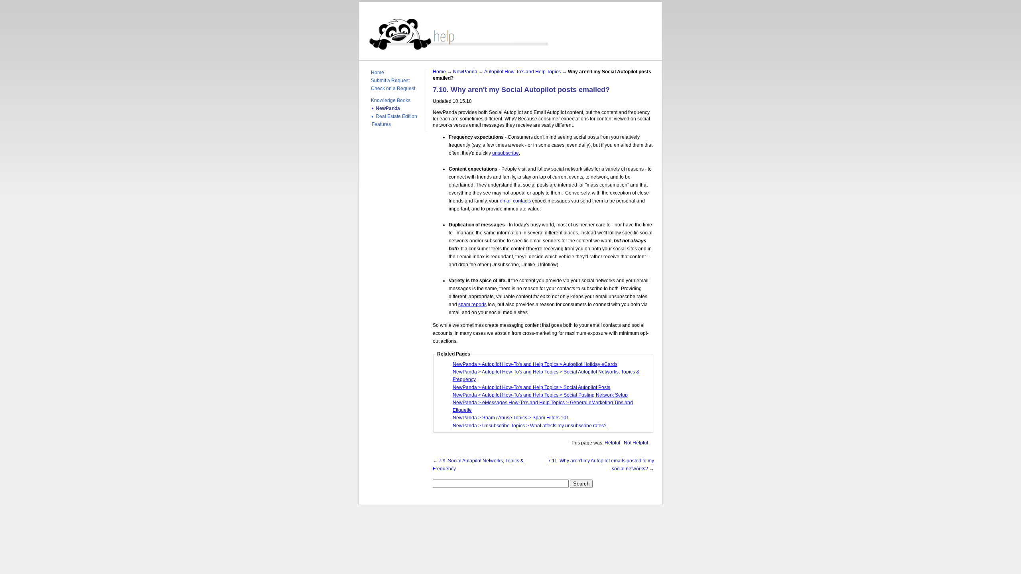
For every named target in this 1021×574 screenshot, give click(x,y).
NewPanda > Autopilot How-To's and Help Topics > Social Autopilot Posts (531, 387)
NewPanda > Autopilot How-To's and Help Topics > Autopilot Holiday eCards (535, 364)
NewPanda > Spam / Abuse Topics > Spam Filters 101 (511, 418)
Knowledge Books (390, 100)
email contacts (515, 201)
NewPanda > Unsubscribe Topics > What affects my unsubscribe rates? (530, 426)
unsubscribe (505, 153)
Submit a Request (390, 80)
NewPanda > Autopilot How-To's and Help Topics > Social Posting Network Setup (540, 395)
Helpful (612, 443)
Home (377, 72)
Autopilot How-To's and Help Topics (522, 72)
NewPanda (388, 108)
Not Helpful (636, 443)
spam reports (472, 304)
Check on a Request (393, 88)
